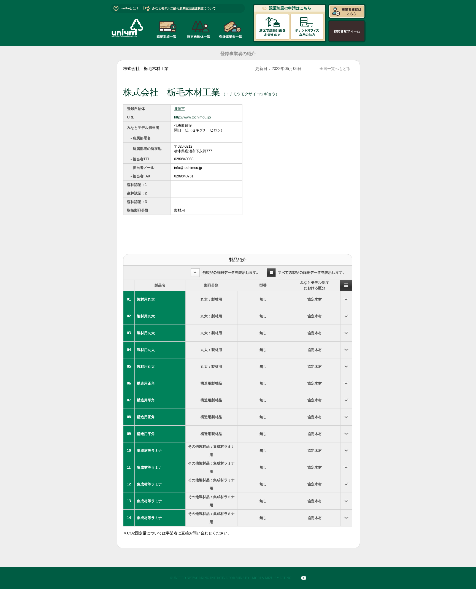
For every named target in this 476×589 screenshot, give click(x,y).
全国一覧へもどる (335, 68)
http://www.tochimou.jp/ (192, 117)
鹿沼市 (179, 109)
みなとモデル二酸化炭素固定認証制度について (184, 8)
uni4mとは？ (130, 8)
